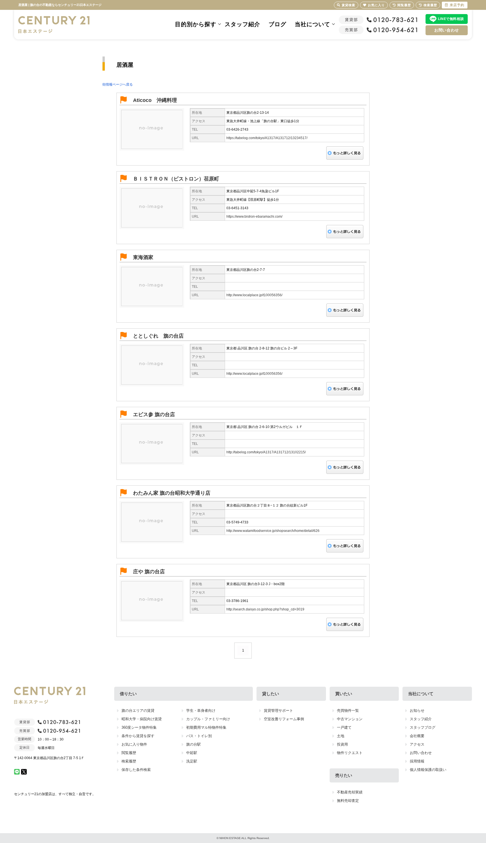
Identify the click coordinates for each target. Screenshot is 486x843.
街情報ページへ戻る (117, 84)
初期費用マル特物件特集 (206, 727)
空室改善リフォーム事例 (284, 719)
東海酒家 (143, 257)
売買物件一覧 (348, 710)
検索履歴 (129, 761)
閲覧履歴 (129, 753)
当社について (312, 24)
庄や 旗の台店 (149, 571)
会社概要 (417, 736)
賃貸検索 (348, 5)
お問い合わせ (446, 30)
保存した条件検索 (136, 770)
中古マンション (350, 719)
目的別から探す (195, 24)
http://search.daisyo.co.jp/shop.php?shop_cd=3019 (265, 609)
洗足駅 (191, 761)
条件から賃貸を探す (138, 736)
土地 (340, 736)
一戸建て (344, 727)
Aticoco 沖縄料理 (155, 100)
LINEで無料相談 (451, 19)
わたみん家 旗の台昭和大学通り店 (171, 493)
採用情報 (417, 761)
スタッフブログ (422, 727)
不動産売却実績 (350, 792)
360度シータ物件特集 (139, 727)
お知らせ (417, 710)
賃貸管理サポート (278, 710)
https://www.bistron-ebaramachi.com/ (254, 216)
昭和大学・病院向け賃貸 (142, 719)
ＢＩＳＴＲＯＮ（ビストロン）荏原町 (176, 179)
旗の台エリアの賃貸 (138, 710)
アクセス (417, 744)
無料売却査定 (348, 801)
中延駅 (191, 753)
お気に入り (376, 5)
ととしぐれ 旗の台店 (158, 336)
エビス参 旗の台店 (154, 414)
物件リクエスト (350, 753)
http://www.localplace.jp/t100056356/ (254, 295)
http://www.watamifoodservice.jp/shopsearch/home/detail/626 (273, 531)
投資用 (342, 744)
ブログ (277, 24)
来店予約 (457, 5)
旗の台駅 (193, 744)
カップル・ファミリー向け (208, 719)
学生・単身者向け (200, 710)
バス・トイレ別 (199, 736)
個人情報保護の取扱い (428, 770)
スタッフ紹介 (242, 24)
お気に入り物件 (134, 744)
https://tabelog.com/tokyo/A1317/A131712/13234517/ (266, 138)
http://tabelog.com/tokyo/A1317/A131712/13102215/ (266, 452)
